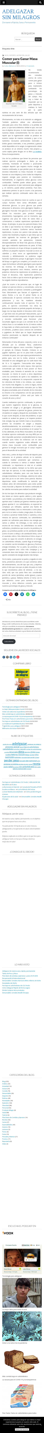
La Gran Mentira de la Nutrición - (13, 792)
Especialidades (7, 1125)
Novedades (6, 1101)
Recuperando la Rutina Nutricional (13, 978)
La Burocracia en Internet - (11, 787)
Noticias (5, 1098)
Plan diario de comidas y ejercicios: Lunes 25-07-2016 (20, 976)
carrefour (17, 749)
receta (36, 764)
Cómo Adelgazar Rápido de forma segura (16, 988)
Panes (4, 1132)
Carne (4, 1122)
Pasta (4, 1134)
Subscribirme (8, 642)
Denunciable (6, 1093)
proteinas (7, 764)
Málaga (27, 755)
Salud (27, 55)
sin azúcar (16, 767)
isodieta (8, 755)
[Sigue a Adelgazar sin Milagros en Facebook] (3, 657)
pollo (38, 761)
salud (10, 766)
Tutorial (4, 1115)
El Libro (14, 785)
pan (28, 757)
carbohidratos (8, 749)
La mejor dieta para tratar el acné (13, 709)
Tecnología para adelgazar (11, 707)
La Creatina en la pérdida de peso (13, 724)
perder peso (11, 760)
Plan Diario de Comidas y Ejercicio (13, 1117)
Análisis (4, 1084)
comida (6, 752)
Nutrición (20, 55)
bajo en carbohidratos (31, 747)
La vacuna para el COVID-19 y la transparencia (17, 716)
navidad (32, 755)
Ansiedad (5, 1086)
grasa (32, 752)
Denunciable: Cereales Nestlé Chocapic (15, 993)
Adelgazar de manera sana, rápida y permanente (18, 971)
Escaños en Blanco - (9, 789)
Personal (5, 1108)
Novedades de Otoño (9, 983)
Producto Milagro (8, 1110)
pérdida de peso (23, 764)
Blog (7, 55)
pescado (22, 761)
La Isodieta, (37, 151)
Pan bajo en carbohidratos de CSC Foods (16, 721)
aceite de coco (7, 744)
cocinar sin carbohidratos (33, 749)
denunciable (13, 752)
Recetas (5, 1120)
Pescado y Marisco (8, 1137)
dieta (21, 751)
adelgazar (19, 743)
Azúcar (4, 1089)
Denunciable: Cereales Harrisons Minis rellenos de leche (21, 981)
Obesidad (5, 1105)
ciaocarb (23, 749)
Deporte (12, 55)
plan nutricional (31, 761)
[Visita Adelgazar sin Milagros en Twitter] (14, 657)
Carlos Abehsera (9, 66)
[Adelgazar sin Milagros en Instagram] (7, 657)
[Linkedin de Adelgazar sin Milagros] (10, 657)
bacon (22, 747)
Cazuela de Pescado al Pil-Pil (32, 787)
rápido (5, 767)
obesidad (24, 757)
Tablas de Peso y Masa (10, 973)
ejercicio (27, 752)
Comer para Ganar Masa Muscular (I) (19, 60)
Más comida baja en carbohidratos (13, 714)
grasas (37, 752)
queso (30, 764)
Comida (4, 1091)
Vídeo (4, 1144)
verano (29, 769)
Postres (5, 1139)
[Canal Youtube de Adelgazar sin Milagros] (17, 657)
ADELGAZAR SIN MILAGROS (21, 14)
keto (13, 754)
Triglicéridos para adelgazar (11, 726)
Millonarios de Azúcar (9, 728)
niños (37, 755)
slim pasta (38, 767)
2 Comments (30, 66)
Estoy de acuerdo (22, 1429)
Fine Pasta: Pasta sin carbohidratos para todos (17, 719)
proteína (14, 764)
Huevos (4, 1127)
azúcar (17, 747)
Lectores (5, 1129)
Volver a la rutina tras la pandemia (13, 712)
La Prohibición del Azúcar (26, 789)
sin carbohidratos (26, 766)
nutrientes (18, 757)
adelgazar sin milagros (34, 744)
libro (17, 755)
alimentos (9, 747)
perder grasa (34, 757)
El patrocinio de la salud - (10, 797)
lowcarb (22, 755)
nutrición (9, 757)
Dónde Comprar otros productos (13, 990)
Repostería (6, 1141)
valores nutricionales (20, 769)
